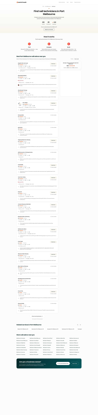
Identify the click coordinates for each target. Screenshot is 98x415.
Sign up (71, 2)
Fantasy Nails (21, 115)
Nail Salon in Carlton (46, 347)
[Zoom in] (80, 72)
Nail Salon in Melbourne (74, 342)
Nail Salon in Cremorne (21, 352)
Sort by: (72, 58)
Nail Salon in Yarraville (60, 340)
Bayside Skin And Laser (23, 63)
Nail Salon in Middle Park (21, 342)
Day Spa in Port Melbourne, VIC (52, 329)
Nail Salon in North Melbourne (61, 342)
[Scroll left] (78, 325)
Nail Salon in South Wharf (47, 338)
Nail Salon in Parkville (60, 347)
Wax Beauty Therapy (22, 90)
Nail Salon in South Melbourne (22, 340)
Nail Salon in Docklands (21, 338)
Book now (53, 63)
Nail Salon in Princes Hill (34, 354)
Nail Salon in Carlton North (48, 352)
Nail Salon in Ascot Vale (74, 349)
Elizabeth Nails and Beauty (23, 216)
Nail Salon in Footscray (21, 345)
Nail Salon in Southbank (34, 340)
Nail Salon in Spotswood (74, 338)
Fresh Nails (20, 241)
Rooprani (20, 191)
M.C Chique (25, 102)
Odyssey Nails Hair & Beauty (24, 139)
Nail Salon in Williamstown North (36, 347)
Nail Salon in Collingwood (74, 352)
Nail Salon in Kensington (47, 342)
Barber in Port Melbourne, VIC (23, 329)
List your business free (63, 363)
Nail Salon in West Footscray (22, 349)
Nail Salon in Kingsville (47, 345)
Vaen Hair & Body (21, 177)
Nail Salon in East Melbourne (75, 347)
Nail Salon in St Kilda (33, 352)
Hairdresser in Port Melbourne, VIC (68, 329)
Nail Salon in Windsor (60, 352)
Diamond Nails (21, 303)
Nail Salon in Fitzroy (46, 349)
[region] (70, 83)
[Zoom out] (80, 74)
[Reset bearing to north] (80, 75)
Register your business (49, 29)
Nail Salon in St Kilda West (21, 347)
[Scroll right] (80, 325)
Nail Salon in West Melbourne (35, 338)
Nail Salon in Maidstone (47, 354)
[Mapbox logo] (62, 95)
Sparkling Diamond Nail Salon (24, 278)
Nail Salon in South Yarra (60, 349)
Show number (53, 65)
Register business (77, 2)
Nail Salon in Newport (47, 340)
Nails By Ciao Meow (22, 229)
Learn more (74, 363)
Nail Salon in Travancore (34, 349)
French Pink (20, 291)
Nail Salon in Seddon (73, 340)
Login (68, 2)
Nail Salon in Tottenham (21, 354)
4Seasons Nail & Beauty (23, 253)
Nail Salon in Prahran (73, 354)
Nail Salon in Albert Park (60, 338)
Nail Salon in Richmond (60, 354)
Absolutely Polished (22, 75)
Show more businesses (37, 316)
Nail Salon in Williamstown (34, 342)
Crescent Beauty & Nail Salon (24, 204)
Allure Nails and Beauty (23, 266)
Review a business (62, 2)
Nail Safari (20, 127)
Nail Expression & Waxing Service (25, 152)
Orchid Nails (20, 164)
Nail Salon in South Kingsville (35, 345)
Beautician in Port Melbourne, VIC (38, 329)
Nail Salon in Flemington (74, 345)
